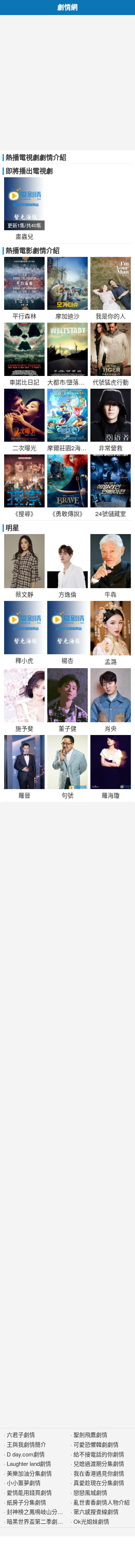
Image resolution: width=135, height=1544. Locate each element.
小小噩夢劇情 (23, 1483)
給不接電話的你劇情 (99, 1454)
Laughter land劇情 (29, 1463)
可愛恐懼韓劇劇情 (96, 1444)
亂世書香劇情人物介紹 (102, 1502)
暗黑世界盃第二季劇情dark (40, 1521)
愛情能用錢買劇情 (29, 1492)
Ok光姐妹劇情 (91, 1521)
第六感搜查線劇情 (96, 1511)
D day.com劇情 (26, 1454)
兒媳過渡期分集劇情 (99, 1463)
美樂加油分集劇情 (29, 1473)
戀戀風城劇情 (90, 1492)
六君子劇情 (21, 1434)
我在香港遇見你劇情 (99, 1473)
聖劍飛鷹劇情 (90, 1434)
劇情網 (67, 7)
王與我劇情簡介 (26, 1444)
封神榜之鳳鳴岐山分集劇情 (40, 1511)
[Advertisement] (67, 82)
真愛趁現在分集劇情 (99, 1483)
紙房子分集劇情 (26, 1502)
